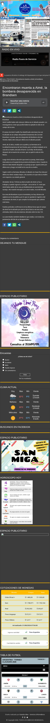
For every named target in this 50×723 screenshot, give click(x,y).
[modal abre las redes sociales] (19, 110)
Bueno (7, 360)
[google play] (27, 717)
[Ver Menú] (3, 6)
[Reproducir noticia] (6, 102)
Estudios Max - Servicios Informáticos (32, 714)
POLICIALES (11, 79)
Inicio (4, 79)
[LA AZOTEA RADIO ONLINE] (25, 8)
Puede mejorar (10, 368)
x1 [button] (43, 102)
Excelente (8, 362)
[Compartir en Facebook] (5, 110)
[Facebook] (22, 717)
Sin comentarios (10, 370)
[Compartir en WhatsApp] (14, 110)
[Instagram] (25, 717)
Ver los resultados (25, 378)
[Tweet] (9, 110)
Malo (6, 365)
